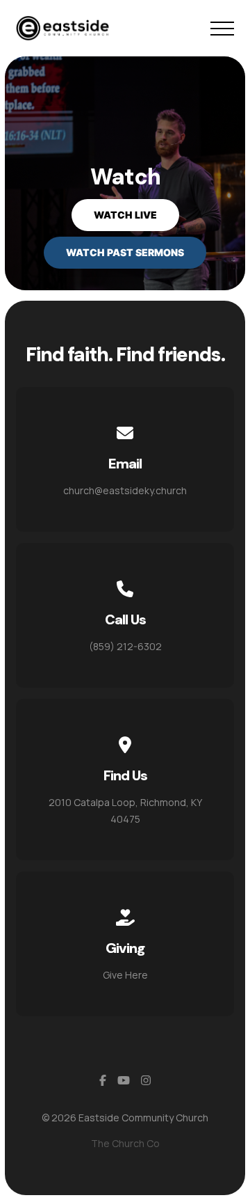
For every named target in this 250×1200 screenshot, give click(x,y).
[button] (222, 28)
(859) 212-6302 (125, 646)
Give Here (125, 974)
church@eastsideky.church (125, 490)
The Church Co (125, 1143)
